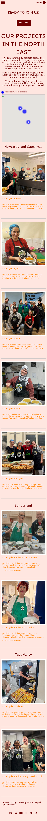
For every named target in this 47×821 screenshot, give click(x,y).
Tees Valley (23, 654)
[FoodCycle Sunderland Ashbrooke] (23, 532)
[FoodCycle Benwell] (23, 173)
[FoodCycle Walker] (23, 383)
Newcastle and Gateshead (23, 146)
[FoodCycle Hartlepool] (23, 681)
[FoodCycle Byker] (23, 243)
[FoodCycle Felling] (23, 313)
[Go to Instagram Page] (26, 813)
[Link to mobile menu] (2, 3)
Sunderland (23, 505)
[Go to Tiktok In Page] (36, 813)
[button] (20, 108)
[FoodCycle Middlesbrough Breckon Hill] (23, 751)
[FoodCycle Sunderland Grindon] (23, 602)
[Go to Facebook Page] (10, 813)
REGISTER (24, 23)
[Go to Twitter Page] (15, 813)
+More (18, 570)
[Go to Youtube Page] (20, 813)
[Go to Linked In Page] (31, 813)
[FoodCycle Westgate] (23, 453)
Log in (39, 2)
